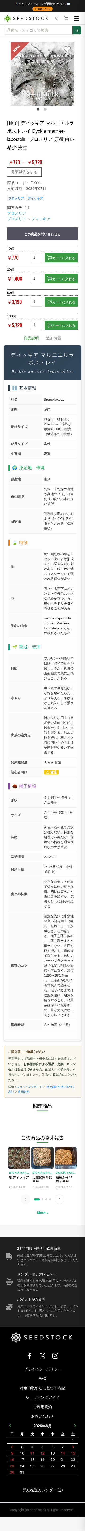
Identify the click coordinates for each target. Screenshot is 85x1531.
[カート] (66, 18)
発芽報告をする (24, 171)
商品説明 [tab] (31, 338)
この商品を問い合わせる (42, 234)
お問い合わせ (42, 1416)
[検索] (76, 30)
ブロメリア (16, 198)
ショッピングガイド (29, 1087)
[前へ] (25, 1199)
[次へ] (59, 1199)
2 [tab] (46, 110)
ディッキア (35, 198)
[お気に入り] (57, 18)
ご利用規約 (42, 1406)
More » (42, 1212)
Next (75, 1426)
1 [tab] (39, 110)
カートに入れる (63, 257)
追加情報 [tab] (53, 338)
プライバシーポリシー (42, 1369)
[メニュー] (76, 18)
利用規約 (24, 1092)
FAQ (42, 1378)
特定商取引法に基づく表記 (42, 1388)
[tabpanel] (42, 74)
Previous (10, 1426)
